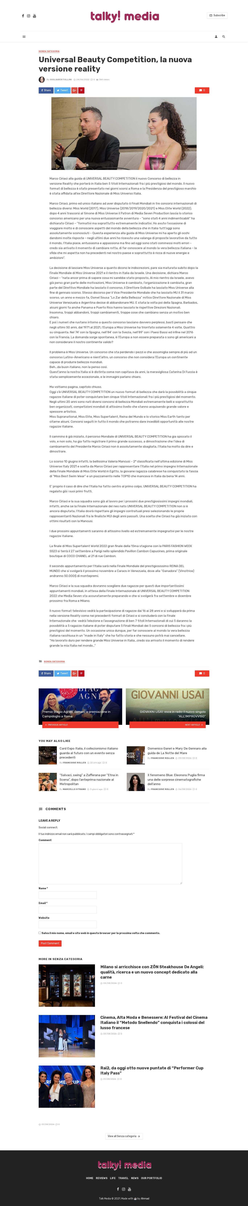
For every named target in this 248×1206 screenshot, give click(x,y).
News (135, 1178)
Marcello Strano (74, 789)
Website (44, 917)
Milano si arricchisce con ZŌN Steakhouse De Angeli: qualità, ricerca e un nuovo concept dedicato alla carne (152, 972)
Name (43, 888)
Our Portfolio (151, 1178)
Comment (45, 840)
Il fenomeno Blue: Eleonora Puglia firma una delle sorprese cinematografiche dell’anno (176, 779)
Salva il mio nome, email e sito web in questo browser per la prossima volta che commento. (101, 933)
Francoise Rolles (74, 762)
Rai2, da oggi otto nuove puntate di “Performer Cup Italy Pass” (152, 1070)
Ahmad (145, 1198)
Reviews (101, 1178)
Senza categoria (49, 51)
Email (43, 903)
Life (113, 1178)
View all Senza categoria (122, 1136)
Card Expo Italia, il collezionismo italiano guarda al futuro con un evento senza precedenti (89, 753)
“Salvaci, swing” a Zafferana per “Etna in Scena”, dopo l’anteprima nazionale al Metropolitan (89, 779)
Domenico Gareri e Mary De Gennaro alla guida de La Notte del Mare (177, 751)
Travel (123, 1178)
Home (89, 1178)
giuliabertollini (61, 79)
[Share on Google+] (74, 90)
